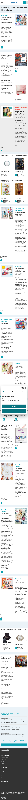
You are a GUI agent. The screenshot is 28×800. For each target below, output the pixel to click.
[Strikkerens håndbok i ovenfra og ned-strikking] (21, 60)
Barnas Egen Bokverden (6, 786)
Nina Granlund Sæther (6, 431)
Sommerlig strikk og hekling (20, 213)
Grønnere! (3, 197)
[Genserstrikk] (21, 524)
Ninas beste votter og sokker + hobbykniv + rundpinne (6, 427)
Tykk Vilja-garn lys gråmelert (19, 645)
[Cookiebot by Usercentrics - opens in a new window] (20, 388)
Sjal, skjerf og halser (19, 171)
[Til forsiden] (14, 3)
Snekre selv (18, 581)
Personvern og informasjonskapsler (15, 793)
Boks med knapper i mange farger (7, 416)
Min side (2, 769)
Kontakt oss (3, 759)
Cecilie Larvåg (18, 198)
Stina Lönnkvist (19, 367)
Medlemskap (3, 775)
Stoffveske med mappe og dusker (6, 81)
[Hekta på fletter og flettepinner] (21, 26)
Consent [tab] (5, 391)
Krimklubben (3, 784)
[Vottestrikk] (21, 330)
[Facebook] (2, 798)
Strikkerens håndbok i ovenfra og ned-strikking (6, 55)
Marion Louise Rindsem (20, 172)
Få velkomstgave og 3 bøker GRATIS (14, 741)
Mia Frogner (4, 198)
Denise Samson (19, 215)
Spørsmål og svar (4, 757)
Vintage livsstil (18, 197)
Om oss (2, 761)
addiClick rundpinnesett (6, 645)
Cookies (2, 763)
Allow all (14, 406)
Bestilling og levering (5, 771)
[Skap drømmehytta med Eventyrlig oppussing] (21, 668)
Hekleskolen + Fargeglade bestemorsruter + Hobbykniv (20, 271)
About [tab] (22, 391)
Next (27, 640)
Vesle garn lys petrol (5, 171)
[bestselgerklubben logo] (5, 750)
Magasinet (3, 777)
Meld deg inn (3, 773)
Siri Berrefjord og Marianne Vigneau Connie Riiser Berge (20, 116)
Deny (14, 410)
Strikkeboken (19, 468)
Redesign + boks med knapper (20, 112)
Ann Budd (3, 58)
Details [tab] (14, 391)
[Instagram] (5, 798)
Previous (1, 640)
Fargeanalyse (19, 366)
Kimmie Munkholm (20, 470)
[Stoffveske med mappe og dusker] (21, 88)
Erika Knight (18, 274)
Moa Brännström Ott (20, 582)
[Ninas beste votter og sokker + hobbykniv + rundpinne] (21, 434)
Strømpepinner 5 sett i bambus (20, 416)
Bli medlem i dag (14, 744)
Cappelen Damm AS (5, 793)
